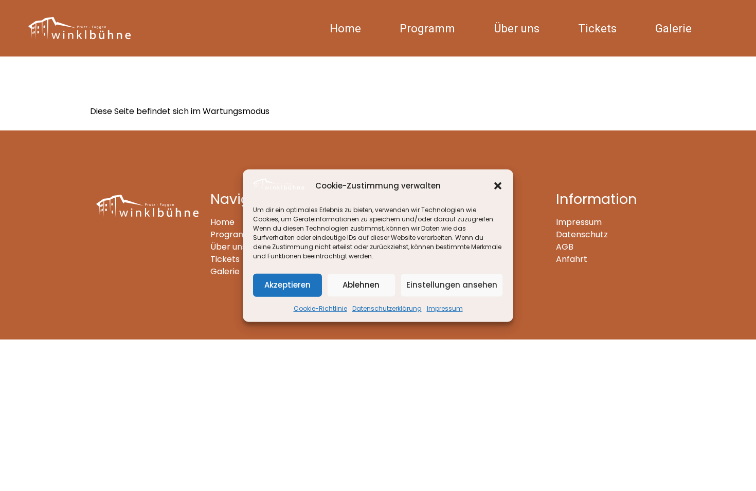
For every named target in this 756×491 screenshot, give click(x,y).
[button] (498, 186)
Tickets (597, 28)
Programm (427, 28)
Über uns (516, 28)
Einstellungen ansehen (451, 284)
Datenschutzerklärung (387, 308)
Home (345, 28)
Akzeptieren (287, 284)
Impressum (445, 308)
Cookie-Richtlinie (320, 308)
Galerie (673, 28)
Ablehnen (361, 284)
